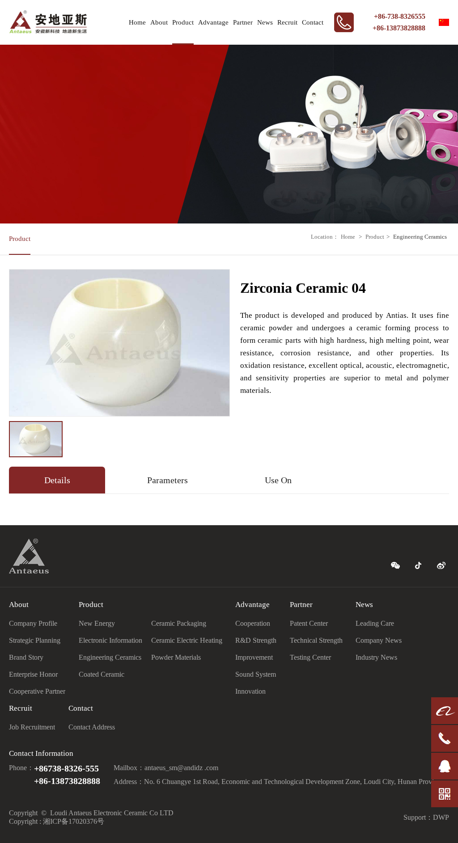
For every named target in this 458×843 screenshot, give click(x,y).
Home (137, 22)
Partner (243, 22)
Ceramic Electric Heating (186, 640)
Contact (312, 22)
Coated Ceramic (101, 674)
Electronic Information (110, 640)
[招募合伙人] (444, 722)
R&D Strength (255, 640)
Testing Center (310, 657)
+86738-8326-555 (66, 768)
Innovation (250, 691)
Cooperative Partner (37, 691)
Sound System (255, 674)
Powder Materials (176, 657)
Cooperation (252, 623)
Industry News (376, 657)
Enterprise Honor (33, 674)
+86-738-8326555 (399, 16)
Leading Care (375, 623)
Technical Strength (316, 640)
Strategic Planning (34, 640)
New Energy (97, 623)
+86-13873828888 (399, 28)
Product (183, 22)
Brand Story (26, 657)
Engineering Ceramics (420, 236)
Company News (379, 640)
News (265, 22)
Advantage (213, 22)
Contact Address (91, 727)
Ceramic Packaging (178, 623)
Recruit (287, 22)
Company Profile (33, 623)
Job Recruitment (32, 727)
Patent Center (309, 623)
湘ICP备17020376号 (73, 821)
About (159, 22)
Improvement (254, 657)
